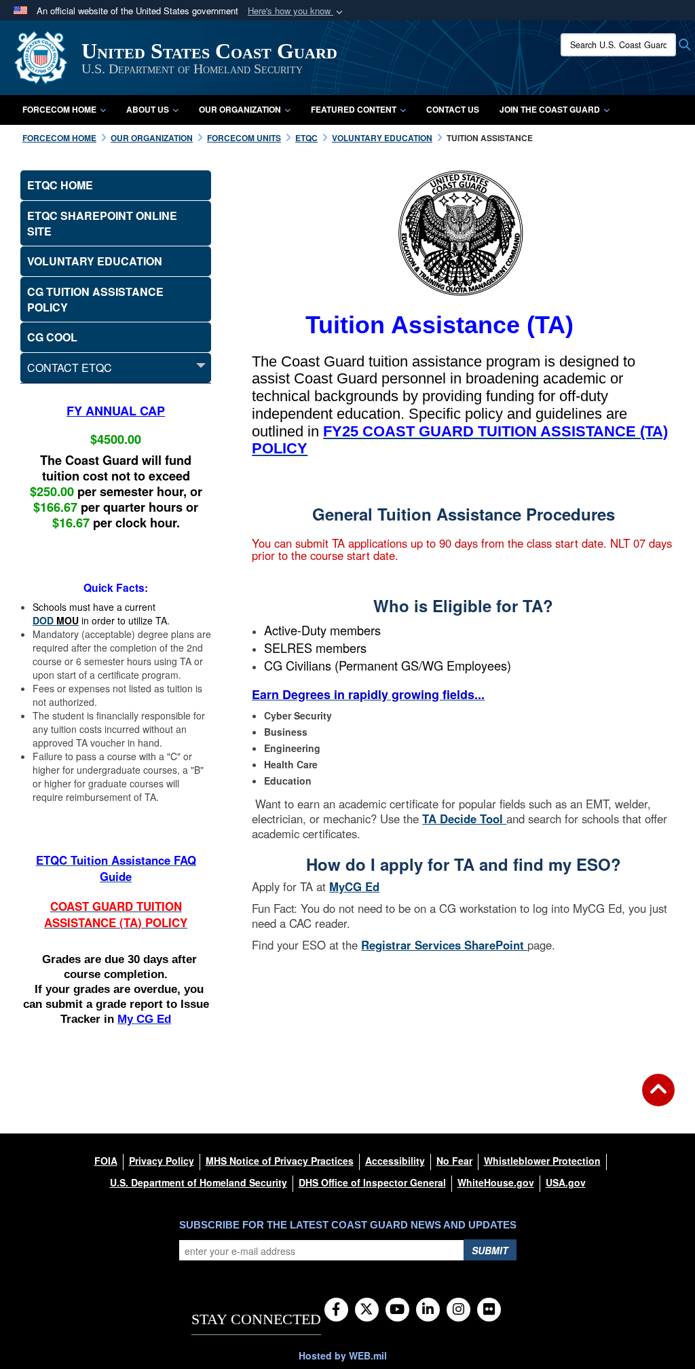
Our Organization (240, 109)
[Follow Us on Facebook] (336, 1310)
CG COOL (52, 337)
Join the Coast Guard (550, 109)
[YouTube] (397, 1310)
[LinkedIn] (428, 1310)
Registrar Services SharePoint (444, 945)
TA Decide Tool (464, 818)
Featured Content (353, 109)
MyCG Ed (354, 886)
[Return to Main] (658, 1098)
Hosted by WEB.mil (343, 1355)
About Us (147, 109)
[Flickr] (489, 1310)
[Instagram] (458, 1310)
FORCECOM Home (59, 109)
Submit (490, 1250)
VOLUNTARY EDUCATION (94, 261)
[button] (296, 11)
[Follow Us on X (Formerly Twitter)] (367, 1310)
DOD (44, 620)
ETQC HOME (60, 185)
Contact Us (452, 109)
